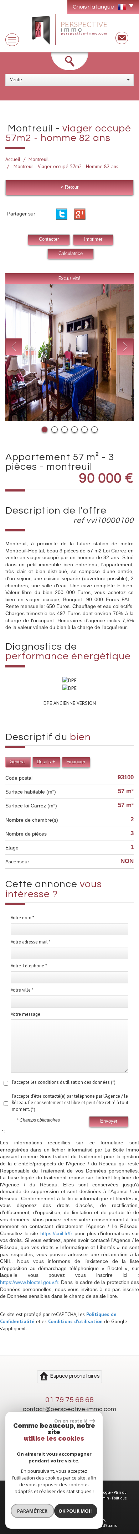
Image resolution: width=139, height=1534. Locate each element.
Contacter (49, 239)
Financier (75, 761)
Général (18, 761)
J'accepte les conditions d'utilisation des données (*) (63, 1082)
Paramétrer (32, 1511)
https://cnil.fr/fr (56, 1233)
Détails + (46, 761)
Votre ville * (22, 990)
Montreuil (39, 159)
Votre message (25, 1014)
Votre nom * (22, 918)
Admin (103, 1498)
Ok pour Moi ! (75, 1511)
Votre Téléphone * (29, 966)
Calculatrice (70, 253)
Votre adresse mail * (31, 942)
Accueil (12, 159)
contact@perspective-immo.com (69, 1409)
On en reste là (71, 1421)
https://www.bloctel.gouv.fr (29, 1282)
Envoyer (108, 1121)
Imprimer (93, 239)
